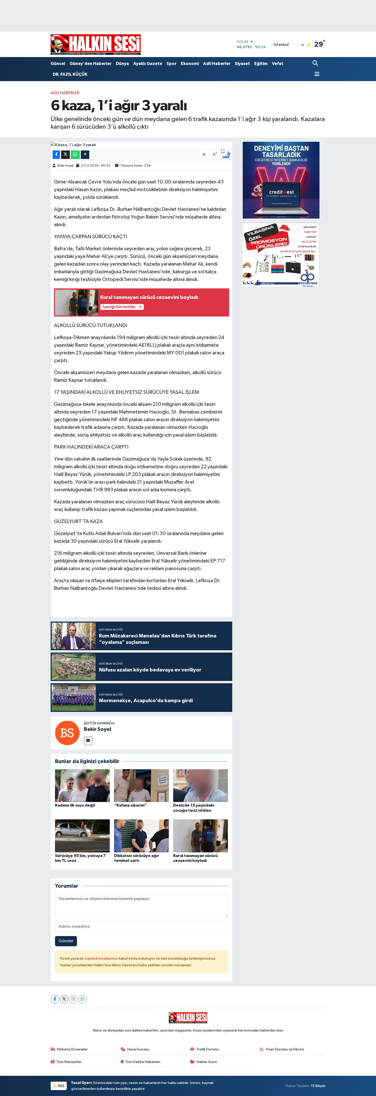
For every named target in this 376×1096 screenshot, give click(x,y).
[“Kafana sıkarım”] (141, 785)
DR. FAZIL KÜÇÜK (70, 74)
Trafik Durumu (207, 1049)
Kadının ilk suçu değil (75, 805)
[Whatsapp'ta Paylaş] (75, 154)
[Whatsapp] (82, 999)
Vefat (277, 63)
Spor (171, 63)
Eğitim (261, 63)
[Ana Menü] (316, 74)
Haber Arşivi (207, 1062)
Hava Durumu (138, 1049)
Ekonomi (190, 63)
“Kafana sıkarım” (130, 805)
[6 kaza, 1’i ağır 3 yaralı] (142, 145)
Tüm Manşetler (69, 1062)
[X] (64, 999)
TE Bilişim (318, 1086)
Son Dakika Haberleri (143, 1062)
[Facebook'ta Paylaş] (56, 154)
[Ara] (316, 63)
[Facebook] (55, 999)
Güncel (58, 63)
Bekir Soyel (65, 165)
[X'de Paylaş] (65, 154)
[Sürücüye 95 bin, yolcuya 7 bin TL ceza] (82, 836)
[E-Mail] (88, 741)
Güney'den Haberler (91, 63)
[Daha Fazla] (85, 154)
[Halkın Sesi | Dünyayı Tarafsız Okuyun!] (96, 44)
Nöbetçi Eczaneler (72, 1049)
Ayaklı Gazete (147, 63)
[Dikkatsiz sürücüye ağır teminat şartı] (141, 836)
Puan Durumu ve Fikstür (285, 1049)
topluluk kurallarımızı (101, 958)
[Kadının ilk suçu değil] (82, 785)
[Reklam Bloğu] (281, 180)
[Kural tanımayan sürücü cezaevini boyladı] (200, 836)
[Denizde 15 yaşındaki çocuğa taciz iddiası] (200, 785)
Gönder (66, 941)
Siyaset (242, 63)
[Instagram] (73, 999)
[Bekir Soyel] (67, 733)
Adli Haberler (216, 63)
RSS (61, 1086)
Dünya (122, 63)
